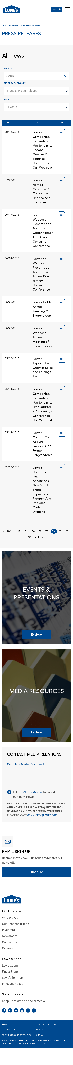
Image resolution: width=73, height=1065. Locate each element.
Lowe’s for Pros (12, 977)
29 (68, 531)
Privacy (6, 1024)
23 (26, 531)
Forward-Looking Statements (16, 1035)
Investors (8, 930)
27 (54, 532)
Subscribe (36, 872)
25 (40, 531)
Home (5, 25)
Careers (7, 948)
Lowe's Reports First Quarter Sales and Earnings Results (43, 367)
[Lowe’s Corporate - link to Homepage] (36, 899)
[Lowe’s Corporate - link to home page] (11, 9)
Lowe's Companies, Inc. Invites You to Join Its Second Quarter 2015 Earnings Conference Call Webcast (42, 149)
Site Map (40, 1035)
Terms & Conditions (46, 1024)
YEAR (6, 99)
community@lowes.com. (42, 815)
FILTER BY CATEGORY (14, 83)
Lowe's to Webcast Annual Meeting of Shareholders (42, 337)
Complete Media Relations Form (28, 764)
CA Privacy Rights (11, 1030)
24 (33, 531)
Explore (36, 634)
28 (61, 531)
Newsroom (17, 25)
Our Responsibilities (15, 924)
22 (19, 531)
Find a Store (10, 971)
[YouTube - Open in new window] (34, 1010)
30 (30, 537)
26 (47, 531)
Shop (55, 9)
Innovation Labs (12, 983)
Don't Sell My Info (45, 1030)
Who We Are (10, 917)
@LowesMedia (32, 792)
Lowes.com (10, 965)
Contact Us (9, 942)
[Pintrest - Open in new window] (28, 1010)
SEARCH (8, 68)
